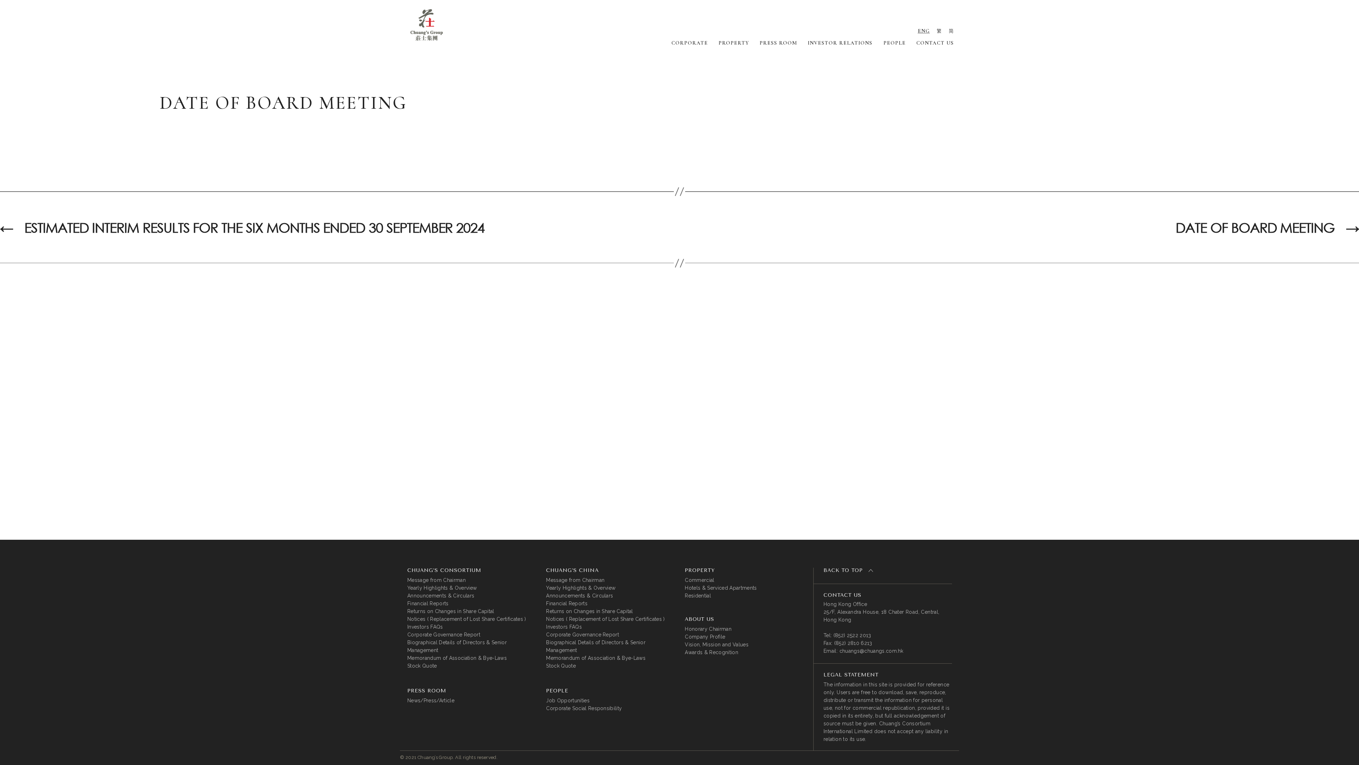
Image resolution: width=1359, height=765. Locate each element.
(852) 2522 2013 (852, 635)
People (894, 43)
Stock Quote (422, 666)
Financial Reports (428, 603)
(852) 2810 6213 (853, 643)
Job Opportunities (568, 700)
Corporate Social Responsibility (584, 708)
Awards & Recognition (711, 652)
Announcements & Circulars (440, 596)
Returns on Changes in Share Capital (450, 611)
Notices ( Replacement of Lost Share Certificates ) (466, 619)
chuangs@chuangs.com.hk (871, 651)
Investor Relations (840, 43)
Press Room (778, 43)
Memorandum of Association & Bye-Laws (457, 658)
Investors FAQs (425, 627)
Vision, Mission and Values (717, 644)
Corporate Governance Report (443, 635)
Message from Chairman (436, 580)
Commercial (699, 580)
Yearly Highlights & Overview (442, 588)
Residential (698, 596)
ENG (924, 31)
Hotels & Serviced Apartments (721, 588)
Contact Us (935, 43)
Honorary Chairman (708, 629)
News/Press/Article (430, 700)
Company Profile (705, 637)
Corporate (689, 43)
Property (733, 43)
